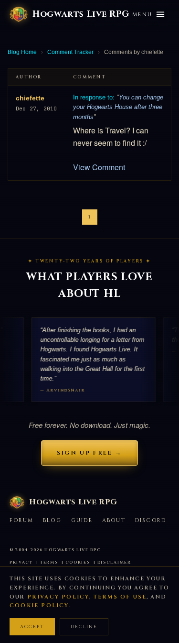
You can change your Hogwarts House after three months (118, 107)
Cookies (77, 562)
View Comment (99, 167)
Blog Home (22, 52)
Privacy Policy (58, 596)
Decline (84, 626)
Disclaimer (114, 562)
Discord (150, 520)
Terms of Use (120, 596)
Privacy (21, 562)
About (114, 520)
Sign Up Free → (89, 453)
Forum (21, 520)
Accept (32, 626)
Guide (82, 520)
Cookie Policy (39, 605)
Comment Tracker (70, 52)
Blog (52, 520)
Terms (49, 562)
